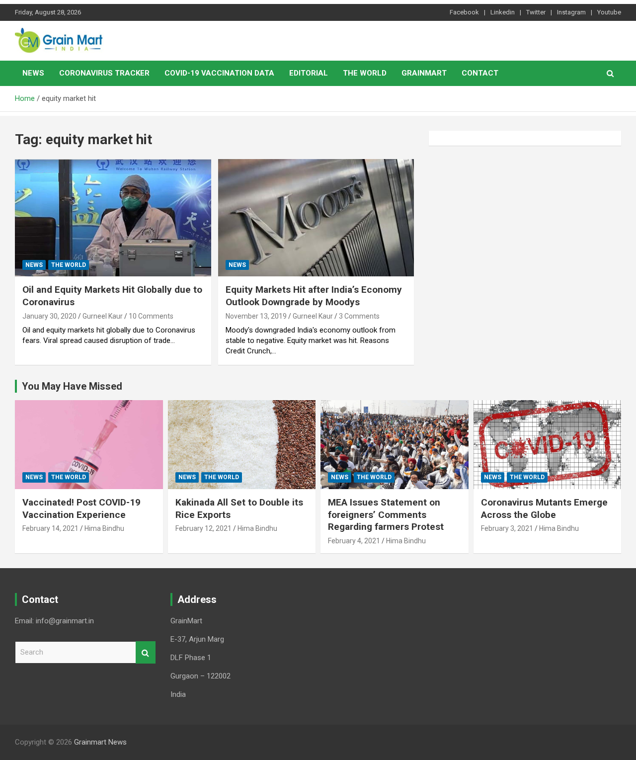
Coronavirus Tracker (104, 73)
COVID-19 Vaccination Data (219, 73)
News (33, 73)
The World (365, 73)
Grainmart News (100, 742)
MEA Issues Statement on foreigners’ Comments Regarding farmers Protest (386, 514)
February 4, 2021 (354, 541)
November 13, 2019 (256, 316)
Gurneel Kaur (102, 316)
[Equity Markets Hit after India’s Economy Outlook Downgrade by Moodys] (315, 218)
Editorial (308, 73)
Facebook (464, 12)
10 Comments (151, 316)
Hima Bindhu (104, 528)
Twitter (536, 12)
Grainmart (424, 73)
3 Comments (359, 316)
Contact (480, 73)
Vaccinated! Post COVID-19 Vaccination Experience (81, 508)
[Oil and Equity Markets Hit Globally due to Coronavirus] (113, 218)
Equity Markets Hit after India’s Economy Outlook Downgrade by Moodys (314, 296)
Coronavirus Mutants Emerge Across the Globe (544, 508)
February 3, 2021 (507, 528)
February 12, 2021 (203, 528)
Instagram (571, 12)
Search (146, 652)
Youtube (609, 12)
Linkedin (502, 12)
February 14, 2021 (50, 528)
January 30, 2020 (49, 316)
